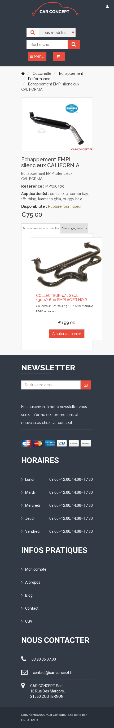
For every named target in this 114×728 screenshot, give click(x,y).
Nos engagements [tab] (74, 228)
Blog (29, 595)
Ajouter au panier (66, 334)
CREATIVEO (29, 720)
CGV (28, 621)
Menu (38, 56)
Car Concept (56, 715)
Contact (31, 608)
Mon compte (35, 569)
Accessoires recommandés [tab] (41, 228)
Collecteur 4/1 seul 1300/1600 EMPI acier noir (61, 297)
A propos (32, 582)
